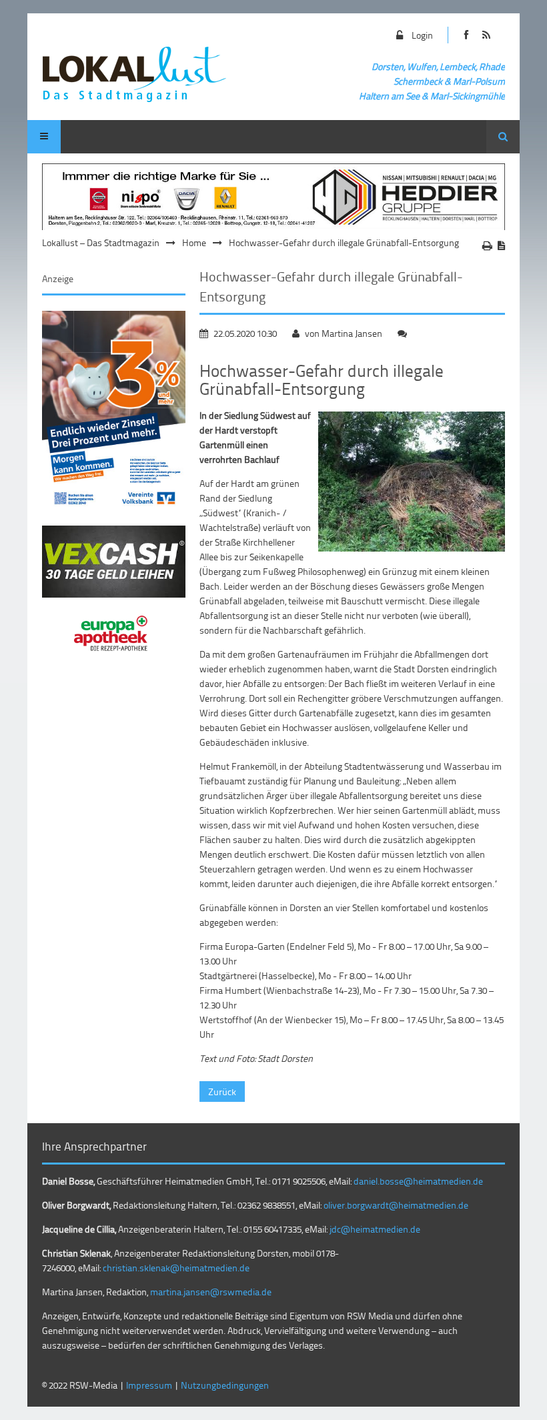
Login (422, 35)
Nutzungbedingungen (225, 1385)
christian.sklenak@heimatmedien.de (176, 1267)
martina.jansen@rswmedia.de (210, 1291)
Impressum (149, 1385)
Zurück (222, 1091)
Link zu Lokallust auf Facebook (466, 35)
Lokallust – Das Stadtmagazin (100, 242)
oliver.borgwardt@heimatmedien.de (396, 1205)
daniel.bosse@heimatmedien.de (418, 1181)
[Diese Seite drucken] (487, 245)
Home (194, 242)
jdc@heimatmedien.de (375, 1229)
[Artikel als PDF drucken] (501, 245)
